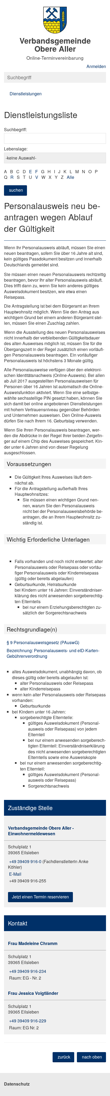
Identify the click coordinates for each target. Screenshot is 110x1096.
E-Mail (14, 874)
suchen (16, 190)
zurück (64, 1057)
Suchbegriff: (15, 129)
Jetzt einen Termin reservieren (40, 897)
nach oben (92, 1057)
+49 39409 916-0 (24, 861)
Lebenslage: (16, 149)
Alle (70, 177)
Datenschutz (17, 1084)
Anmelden (96, 66)
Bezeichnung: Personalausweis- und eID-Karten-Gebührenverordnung (53, 653)
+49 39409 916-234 (27, 971)
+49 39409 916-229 (27, 1021)
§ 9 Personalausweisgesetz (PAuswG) (43, 642)
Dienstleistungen (26, 93)
